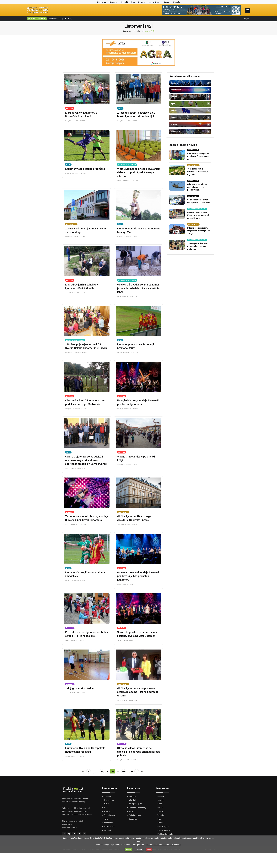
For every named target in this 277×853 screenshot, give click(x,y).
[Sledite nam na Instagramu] (62, 19)
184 (131, 771)
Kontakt (176, 2)
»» (142, 771)
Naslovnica (101, 2)
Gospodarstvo (71, 224)
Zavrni (149, 849)
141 (107, 771)
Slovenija (132, 796)
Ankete (160, 811)
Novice (112, 2)
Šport (120, 108)
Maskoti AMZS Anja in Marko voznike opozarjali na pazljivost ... (198, 215)
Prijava (246, 19)
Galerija (160, 800)
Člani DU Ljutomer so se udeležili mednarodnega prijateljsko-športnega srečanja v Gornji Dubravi (86, 460)
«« (83, 771)
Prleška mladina (163, 830)
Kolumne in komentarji (137, 808)
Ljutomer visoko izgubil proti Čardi (85, 168)
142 (112, 771)
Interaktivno (154, 2)
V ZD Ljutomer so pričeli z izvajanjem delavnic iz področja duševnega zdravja (138, 172)
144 (123, 771)
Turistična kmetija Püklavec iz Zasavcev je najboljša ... (197, 172)
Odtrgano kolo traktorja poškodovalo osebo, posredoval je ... (197, 187)
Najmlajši (69, 628)
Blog (159, 819)
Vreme (160, 823)
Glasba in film (109, 827)
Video (159, 804)
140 (101, 771)
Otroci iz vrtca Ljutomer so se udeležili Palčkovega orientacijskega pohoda (138, 752)
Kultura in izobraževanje (127, 164)
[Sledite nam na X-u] (68, 19)
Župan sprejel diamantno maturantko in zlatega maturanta (198, 246)
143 (118, 771)
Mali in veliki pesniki (165, 834)
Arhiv (133, 2)
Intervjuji (132, 800)
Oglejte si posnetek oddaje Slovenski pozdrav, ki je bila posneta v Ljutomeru (138, 576)
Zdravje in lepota (135, 804)
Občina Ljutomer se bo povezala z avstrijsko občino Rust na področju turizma (137, 692)
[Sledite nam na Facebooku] (60, 19)
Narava (107, 819)
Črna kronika (109, 800)
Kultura (107, 804)
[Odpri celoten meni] (247, 10)
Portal (140, 2)
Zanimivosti (108, 823)
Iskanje (167, 2)
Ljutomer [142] (149, 31)
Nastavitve (139, 849)
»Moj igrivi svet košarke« (79, 688)
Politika (107, 811)
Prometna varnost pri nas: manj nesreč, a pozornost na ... (198, 156)
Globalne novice (135, 815)
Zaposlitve (161, 815)
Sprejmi (128, 849)
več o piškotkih (138, 845)
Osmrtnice (133, 819)
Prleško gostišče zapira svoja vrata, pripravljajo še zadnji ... (198, 231)
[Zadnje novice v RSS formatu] (71, 19)
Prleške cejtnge (163, 827)
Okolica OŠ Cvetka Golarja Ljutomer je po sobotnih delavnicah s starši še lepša (138, 288)
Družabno (69, 108)
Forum (160, 808)
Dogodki (124, 2)
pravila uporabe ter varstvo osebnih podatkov (164, 845)
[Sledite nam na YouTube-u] (65, 19)
